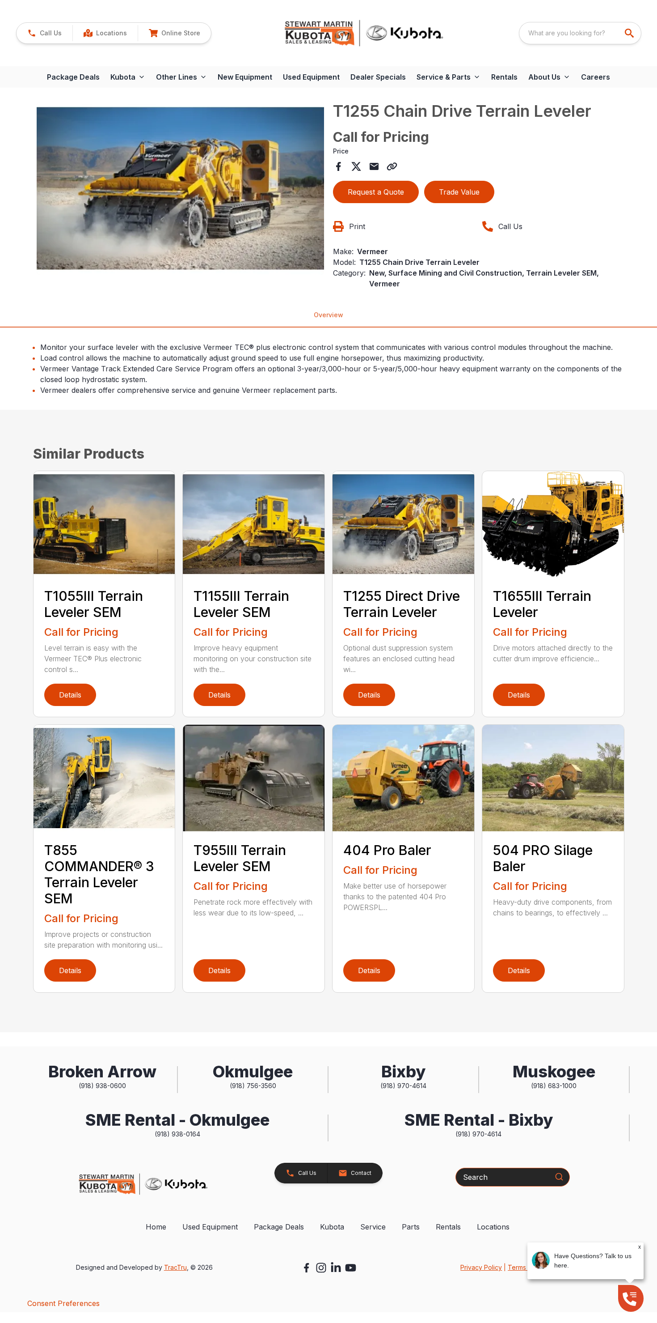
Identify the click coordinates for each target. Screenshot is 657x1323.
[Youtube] (350, 1267)
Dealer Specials (378, 76)
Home (156, 1226)
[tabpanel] (180, 189)
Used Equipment (311, 76)
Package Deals (73, 76)
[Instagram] (321, 1267)
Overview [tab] (328, 315)
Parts (411, 1226)
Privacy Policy (481, 1267)
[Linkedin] (335, 1267)
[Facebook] (306, 1267)
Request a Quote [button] (376, 191)
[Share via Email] (374, 166)
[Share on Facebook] (338, 166)
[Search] (559, 1176)
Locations (493, 1226)
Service (373, 1226)
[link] (105, 33)
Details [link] (70, 694)
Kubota (332, 1226)
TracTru (175, 1267)
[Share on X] (356, 166)
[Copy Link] (392, 166)
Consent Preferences (63, 1303)
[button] (44, 33)
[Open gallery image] (180, 188)
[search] (630, 33)
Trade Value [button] (459, 191)
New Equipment (245, 76)
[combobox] (580, 33)
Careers (595, 76)
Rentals (504, 76)
